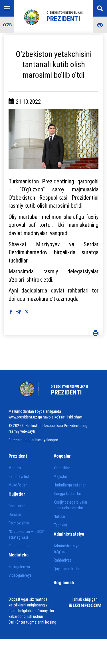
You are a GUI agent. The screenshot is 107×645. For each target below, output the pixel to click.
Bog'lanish (64, 582)
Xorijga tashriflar (67, 493)
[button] (15, 139)
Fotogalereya (19, 566)
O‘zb (7, 24)
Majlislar (60, 476)
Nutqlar (59, 516)
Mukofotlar (18, 485)
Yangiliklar (62, 467)
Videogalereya (20, 575)
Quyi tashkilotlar (67, 568)
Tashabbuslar (20, 545)
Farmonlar (17, 505)
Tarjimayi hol (19, 476)
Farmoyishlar (19, 523)
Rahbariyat (62, 560)
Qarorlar (15, 514)
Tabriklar (60, 525)
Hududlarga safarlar (70, 485)
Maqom (15, 467)
